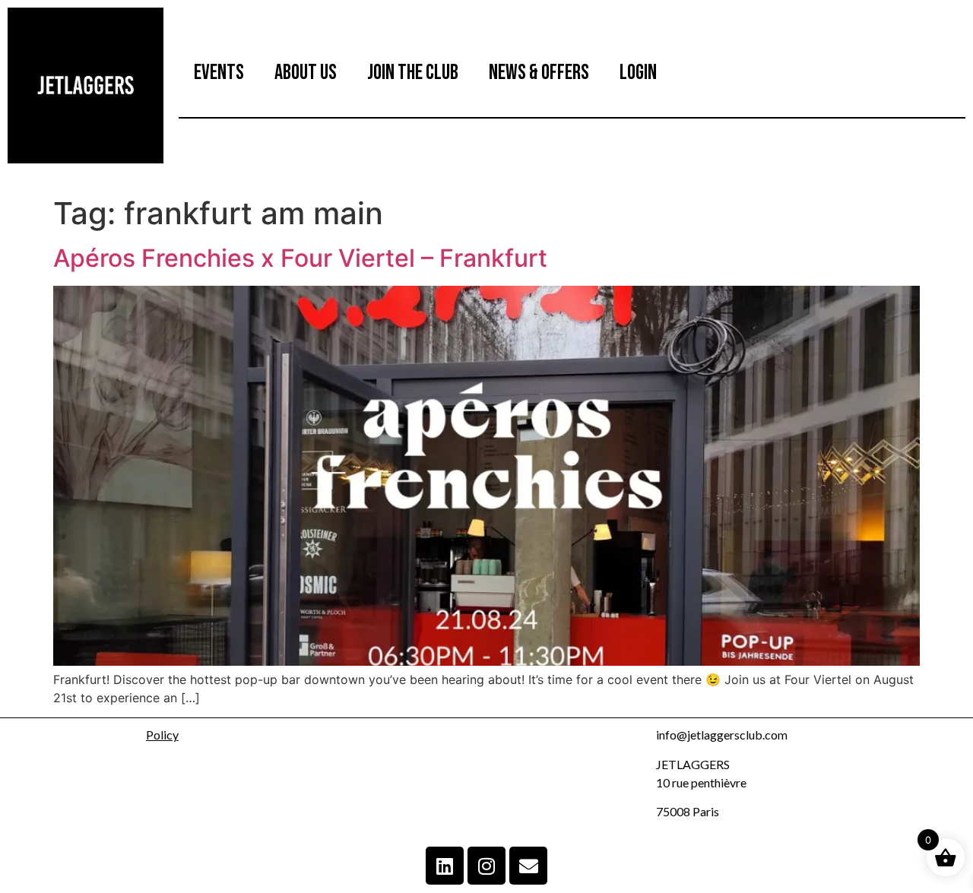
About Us (305, 72)
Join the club (412, 72)
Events (219, 72)
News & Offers (539, 72)
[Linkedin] (445, 866)
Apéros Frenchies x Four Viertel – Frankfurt (300, 258)
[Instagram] (486, 866)
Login (638, 72)
